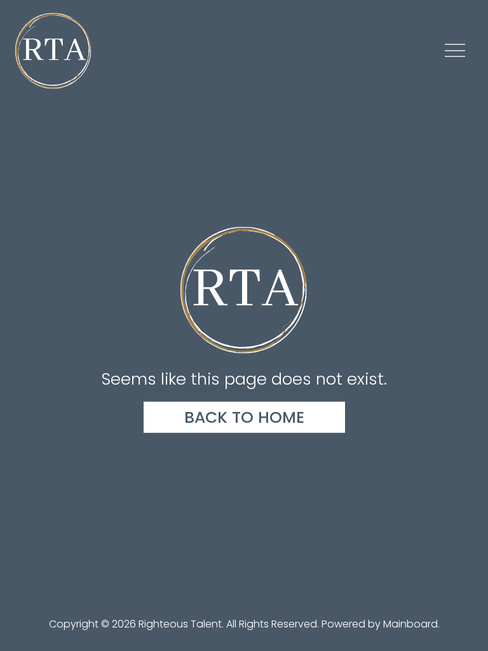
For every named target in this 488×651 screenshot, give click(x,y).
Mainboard (410, 624)
